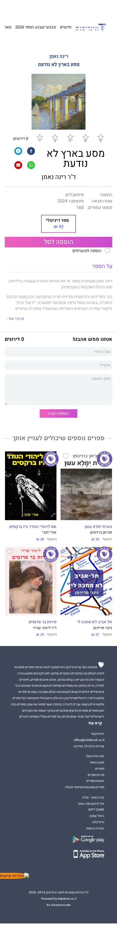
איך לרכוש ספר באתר (91, 803)
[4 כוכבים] (85, 137)
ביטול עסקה (96, 815)
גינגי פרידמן (102, 628)
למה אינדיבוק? (84, 8)
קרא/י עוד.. (15, 318)
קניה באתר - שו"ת (93, 797)
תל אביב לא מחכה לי (94, 622)
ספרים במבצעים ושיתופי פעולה (84, 787)
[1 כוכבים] (39, 137)
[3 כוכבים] (70, 137)
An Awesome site (58, 905)
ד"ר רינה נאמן (58, 177)
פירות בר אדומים (42, 622)
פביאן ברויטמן (101, 532)
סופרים (99, 768)
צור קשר (13, 8)
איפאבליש (74, 195)
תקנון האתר (97, 762)
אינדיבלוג (98, 822)
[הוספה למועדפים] (66, 457)
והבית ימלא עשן (98, 527)
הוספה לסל (58, 242)
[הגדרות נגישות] (14, 876)
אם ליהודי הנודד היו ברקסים (32, 527)
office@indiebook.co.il (89, 740)
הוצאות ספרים (95, 780)
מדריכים (48, 8)
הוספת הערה (58, 413)
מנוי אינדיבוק (29, 8)
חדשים (65, 27)
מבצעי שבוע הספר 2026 (35, 27)
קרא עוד (95, 723)
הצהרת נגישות (95, 828)
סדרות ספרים (96, 775)
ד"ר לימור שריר (44, 628)
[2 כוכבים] (54, 137)
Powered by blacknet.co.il (58, 898)
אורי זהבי (49, 532)
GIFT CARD (66, 8)
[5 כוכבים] (100, 137)
